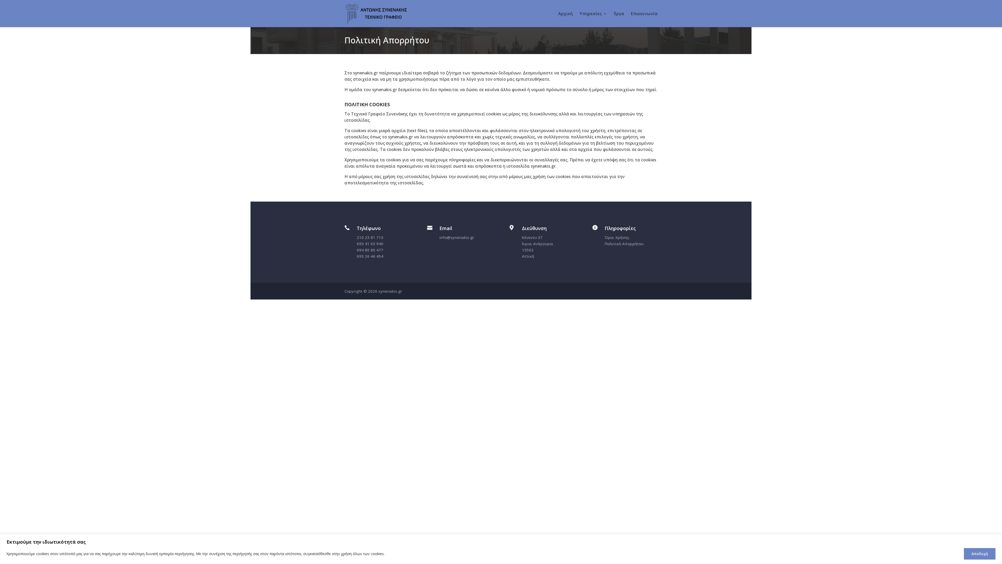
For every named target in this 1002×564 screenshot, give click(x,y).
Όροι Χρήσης (617, 237)
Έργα (619, 14)
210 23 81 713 (370, 237)
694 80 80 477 (370, 249)
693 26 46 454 (370, 256)
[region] (501, 549)
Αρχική (565, 14)
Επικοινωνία (644, 14)
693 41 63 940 (370, 243)
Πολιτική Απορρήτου (624, 243)
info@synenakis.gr (456, 237)
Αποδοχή (979, 553)
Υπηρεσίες (591, 14)
